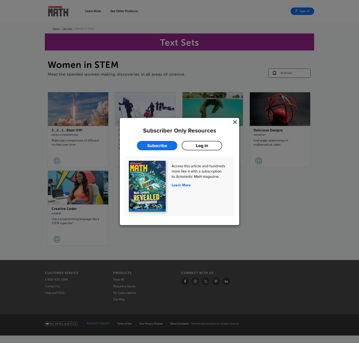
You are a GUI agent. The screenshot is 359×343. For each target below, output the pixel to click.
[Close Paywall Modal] (235, 122)
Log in (202, 145)
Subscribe (157, 145)
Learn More (181, 185)
